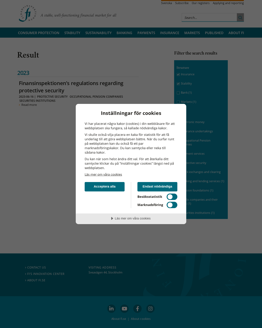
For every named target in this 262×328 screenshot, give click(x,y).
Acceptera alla (104, 186)
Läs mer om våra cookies (103, 174)
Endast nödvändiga (157, 186)
